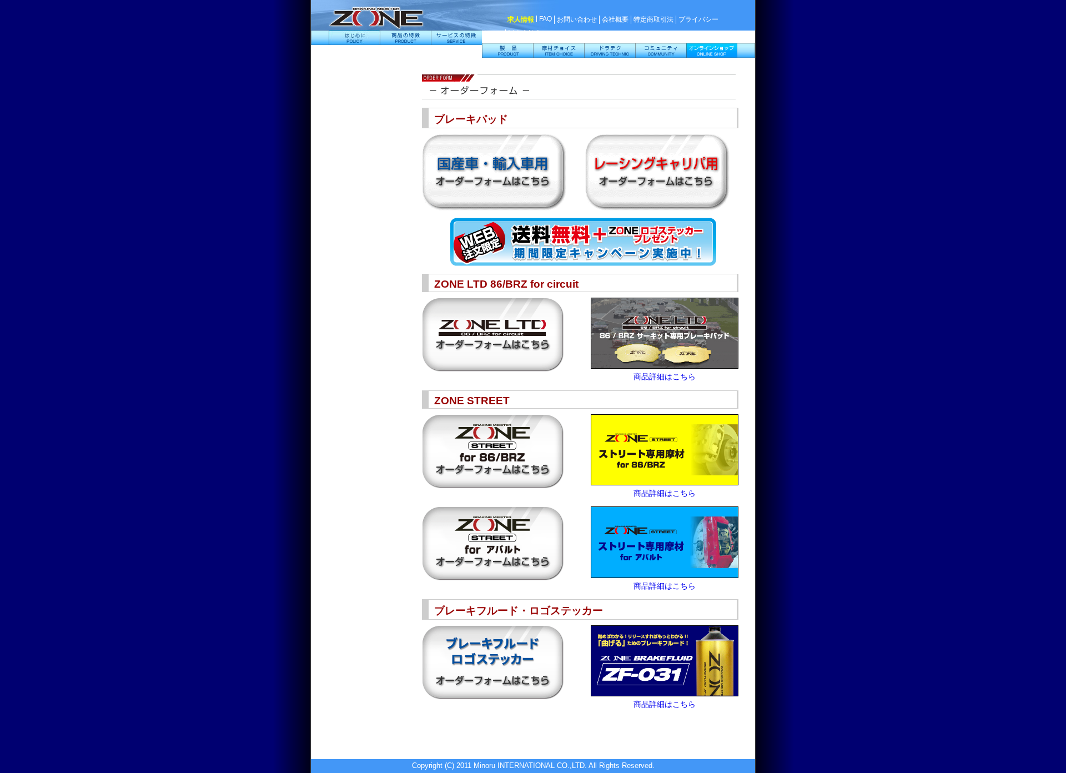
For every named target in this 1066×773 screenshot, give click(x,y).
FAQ (545, 19)
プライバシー (698, 19)
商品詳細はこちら (664, 376)
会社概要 (615, 19)
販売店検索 (524, 33)
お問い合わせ (577, 19)
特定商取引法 (653, 19)
